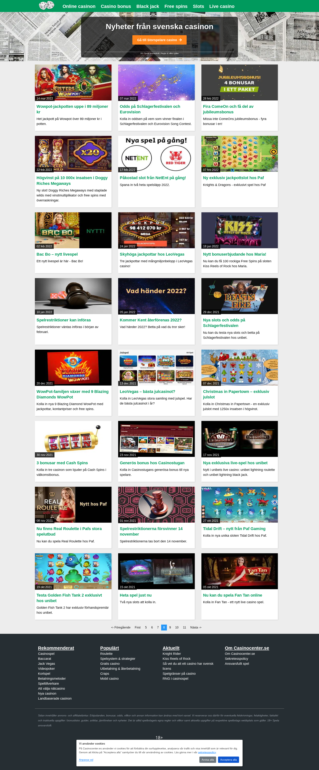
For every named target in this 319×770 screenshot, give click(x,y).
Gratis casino (110, 664)
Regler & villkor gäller (170, 53)
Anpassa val (86, 759)
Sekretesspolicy (236, 659)
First (137, 627)
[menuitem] (79, 6)
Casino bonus (116, 6)
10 (177, 627)
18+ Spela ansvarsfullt (149, 53)
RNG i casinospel (175, 678)
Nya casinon (47, 693)
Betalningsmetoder (52, 678)
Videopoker (46, 668)
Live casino (221, 6)
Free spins (176, 6)
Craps (104, 673)
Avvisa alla (208, 759)
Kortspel (44, 673)
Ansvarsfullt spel (237, 664)
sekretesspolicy (207, 752)
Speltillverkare (48, 683)
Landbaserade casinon (55, 698)
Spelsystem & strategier (117, 659)
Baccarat (44, 659)
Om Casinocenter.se (240, 654)
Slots (198, 6)
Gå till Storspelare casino (157, 40)
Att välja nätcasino (51, 688)
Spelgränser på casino (179, 673)
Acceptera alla (228, 759)
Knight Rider (172, 654)
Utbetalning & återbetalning (120, 668)
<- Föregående (121, 627)
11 (184, 627)
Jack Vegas (46, 664)
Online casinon (79, 6)
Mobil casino (109, 678)
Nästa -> (195, 627)
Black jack (147, 6)
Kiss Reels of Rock (177, 659)
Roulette (106, 654)
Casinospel (46, 654)
